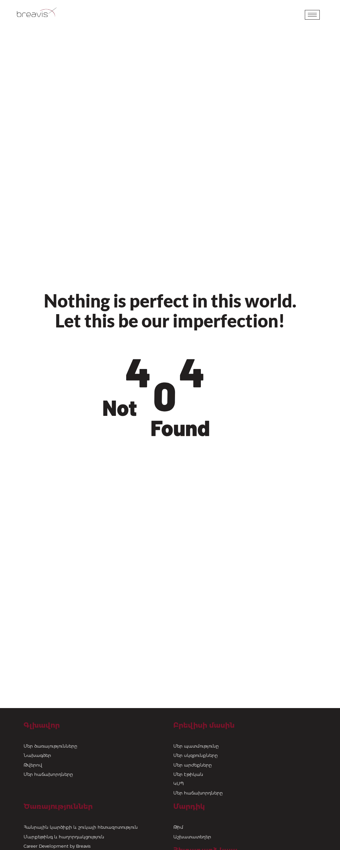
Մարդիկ (189, 806)
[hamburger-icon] (312, 15)
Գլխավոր (42, 725)
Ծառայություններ (58, 806)
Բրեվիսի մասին (204, 725)
